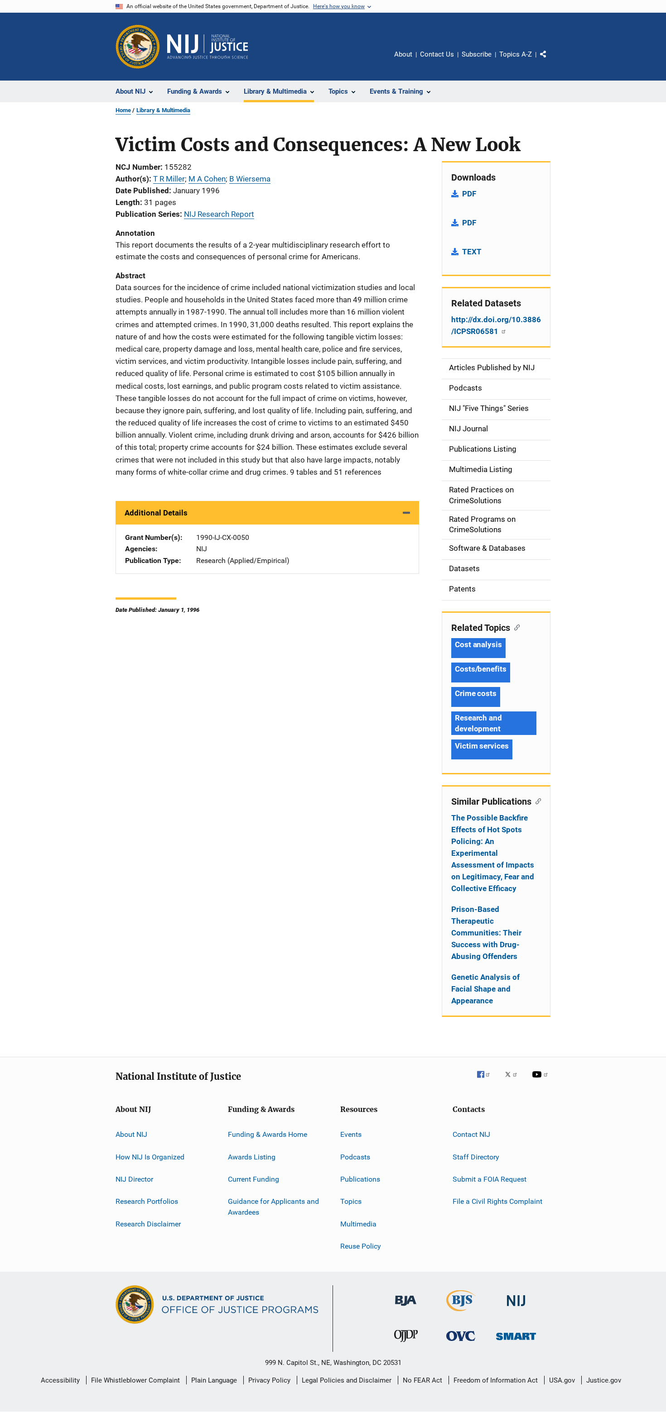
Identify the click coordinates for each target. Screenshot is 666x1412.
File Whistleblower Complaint (135, 1380)
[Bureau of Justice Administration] (405, 1307)
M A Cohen (207, 178)
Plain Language (214, 1380)
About (403, 54)
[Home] (207, 46)
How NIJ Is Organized (150, 1156)
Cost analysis (478, 644)
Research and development (478, 723)
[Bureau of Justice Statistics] (461, 1313)
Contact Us (437, 54)
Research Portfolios (147, 1201)
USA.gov (562, 1380)
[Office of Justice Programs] (138, 46)
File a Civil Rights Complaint (497, 1201)
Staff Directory (476, 1156)
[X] (514, 1081)
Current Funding (253, 1179)
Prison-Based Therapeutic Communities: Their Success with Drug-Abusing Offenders (486, 933)
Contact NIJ (471, 1134)
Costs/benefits (481, 668)
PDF (469, 193)
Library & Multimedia (163, 110)
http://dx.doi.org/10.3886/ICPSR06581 (496, 325)
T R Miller (169, 178)
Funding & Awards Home (267, 1134)
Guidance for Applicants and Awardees (273, 1206)
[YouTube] (541, 1081)
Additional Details (156, 512)
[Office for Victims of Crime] (460, 1342)
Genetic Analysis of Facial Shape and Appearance (485, 989)
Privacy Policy (269, 1380)
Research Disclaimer (148, 1223)
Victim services (482, 745)
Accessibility (60, 1380)
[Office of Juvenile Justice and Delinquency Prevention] (406, 1343)
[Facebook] (487, 1081)
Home (123, 110)
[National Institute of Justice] (516, 1308)
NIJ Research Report (219, 214)
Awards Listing (251, 1156)
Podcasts (355, 1156)
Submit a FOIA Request (489, 1179)
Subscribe (477, 54)
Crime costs (476, 693)
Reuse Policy (360, 1246)
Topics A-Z (515, 54)
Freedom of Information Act (496, 1380)
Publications (360, 1179)
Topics (351, 1201)
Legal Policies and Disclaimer (346, 1380)
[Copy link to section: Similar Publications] (536, 800)
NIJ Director (134, 1179)
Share (550, 60)
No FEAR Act (422, 1380)
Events (351, 1134)
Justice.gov (603, 1380)
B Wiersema (249, 178)
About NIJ (131, 1134)
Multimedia (358, 1223)
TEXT (472, 251)
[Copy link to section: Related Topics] (515, 626)
